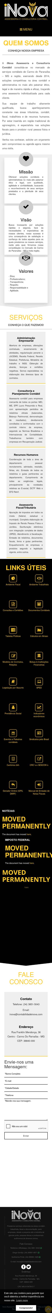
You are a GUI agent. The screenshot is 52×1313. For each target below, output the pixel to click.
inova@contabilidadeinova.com (29, 1261)
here (29, 834)
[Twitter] (28, 1266)
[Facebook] (23, 1266)
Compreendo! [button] (26, 1308)
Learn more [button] (22, 1300)
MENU (27, 29)
